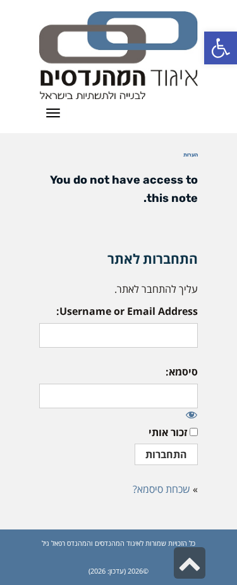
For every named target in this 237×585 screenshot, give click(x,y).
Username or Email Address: (127, 311)
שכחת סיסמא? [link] (161, 489)
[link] (220, 48)
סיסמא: (182, 372)
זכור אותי (168, 432)
